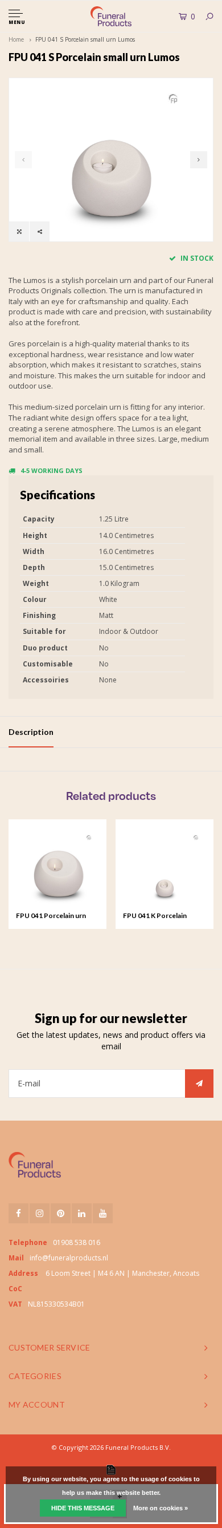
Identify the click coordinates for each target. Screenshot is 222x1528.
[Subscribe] (199, 1083)
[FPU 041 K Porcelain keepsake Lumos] (164, 868)
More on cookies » (160, 1508)
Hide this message (82, 1508)
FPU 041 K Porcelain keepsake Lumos (155, 916)
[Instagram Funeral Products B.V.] (40, 1213)
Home (16, 39)
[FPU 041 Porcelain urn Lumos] (57, 868)
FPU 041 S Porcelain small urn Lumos (85, 39)
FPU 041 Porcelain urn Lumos (51, 916)
